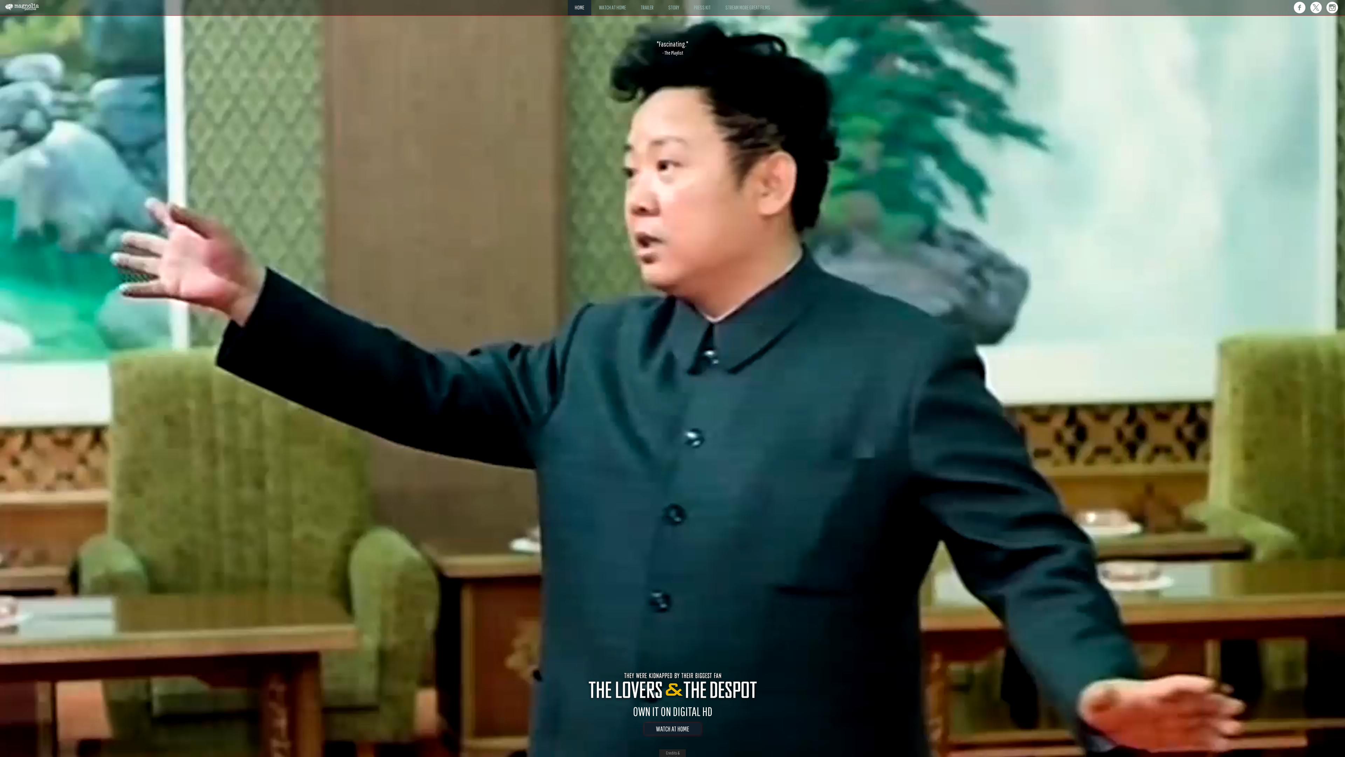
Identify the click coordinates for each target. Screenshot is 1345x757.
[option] (672, 48)
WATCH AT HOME (672, 729)
